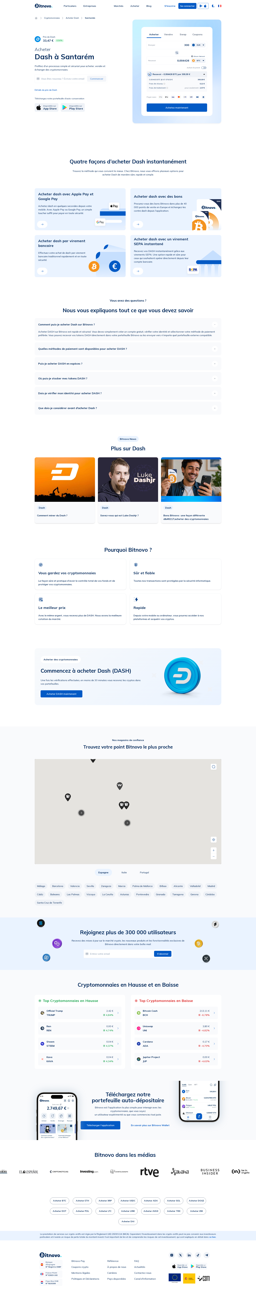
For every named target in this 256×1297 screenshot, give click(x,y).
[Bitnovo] (43, 6)
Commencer (96, 78)
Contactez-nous (142, 1272)
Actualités (139, 1266)
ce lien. (212, 1237)
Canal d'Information (145, 1278)
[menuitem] (70, 6)
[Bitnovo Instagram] (172, 1255)
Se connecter (187, 5)
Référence (113, 1261)
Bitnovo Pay (78, 1261)
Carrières (112, 1272)
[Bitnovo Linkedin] (189, 1255)
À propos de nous (116, 1266)
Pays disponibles (116, 1278)
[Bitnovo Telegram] (207, 1255)
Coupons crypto (79, 1266)
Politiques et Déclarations (85, 1278)
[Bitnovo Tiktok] (198, 1255)
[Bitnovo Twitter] (180, 1255)
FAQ (136, 1261)
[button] (219, 6)
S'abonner (162, 953)
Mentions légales (80, 1272)
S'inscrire (169, 5)
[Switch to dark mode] (213, 5)
